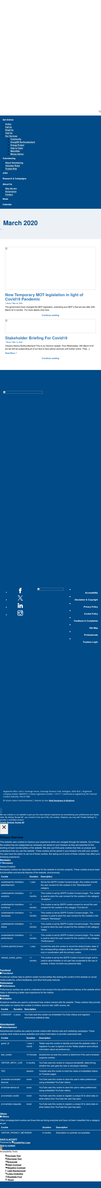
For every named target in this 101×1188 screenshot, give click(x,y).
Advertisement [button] (7, 1024)
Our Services (11, 136)
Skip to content (7, 1145)
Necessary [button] (5, 859)
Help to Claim (17, 148)
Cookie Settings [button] (7, 822)
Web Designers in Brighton (61, 800)
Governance (10, 191)
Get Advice (8, 119)
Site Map (93, 627)
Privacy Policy (91, 606)
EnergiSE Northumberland (23, 142)
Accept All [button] (19, 822)
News (5, 198)
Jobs (5, 172)
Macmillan (15, 151)
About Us (7, 184)
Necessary (7, 862)
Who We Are (11, 188)
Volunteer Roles (12, 165)
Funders (9, 194)
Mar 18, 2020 (17, 342)
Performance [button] (6, 982)
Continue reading (50, 315)
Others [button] (3, 1113)
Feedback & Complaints (86, 620)
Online (8, 124)
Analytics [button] (4, 995)
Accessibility (91, 592)
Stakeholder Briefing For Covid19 (36, 338)
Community (16, 139)
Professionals (91, 634)
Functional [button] (5, 970)
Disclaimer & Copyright (86, 599)
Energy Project (17, 145)
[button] (1, 1148)
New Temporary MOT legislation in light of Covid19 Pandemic (44, 297)
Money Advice (17, 154)
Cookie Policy (91, 613)
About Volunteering (14, 162)
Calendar (7, 204)
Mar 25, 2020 (17, 303)
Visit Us (8, 133)
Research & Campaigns (14, 178)
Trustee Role (11, 168)
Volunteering (9, 158)
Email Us (9, 130)
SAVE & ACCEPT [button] (8, 1139)
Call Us (8, 127)
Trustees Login (90, 642)
